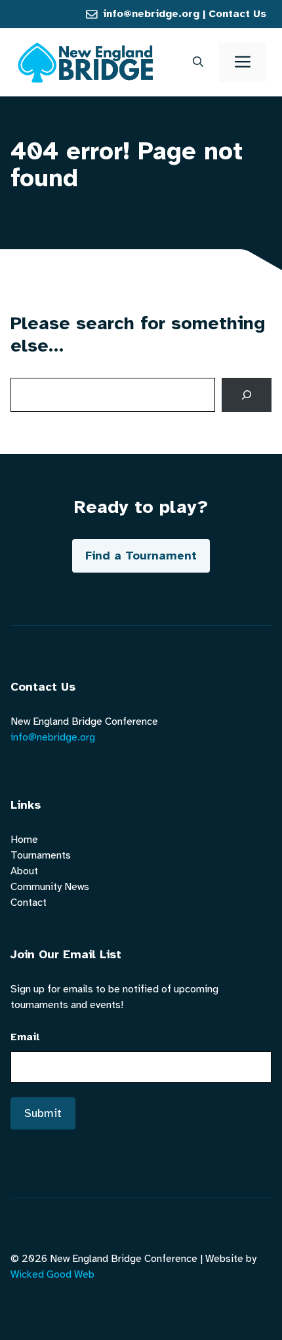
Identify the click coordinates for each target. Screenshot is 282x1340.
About (24, 871)
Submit (43, 1113)
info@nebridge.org (151, 13)
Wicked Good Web (52, 1274)
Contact (28, 902)
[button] (198, 62)
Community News (49, 886)
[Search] (247, 395)
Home (24, 839)
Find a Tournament (141, 555)
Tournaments (40, 855)
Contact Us (237, 13)
